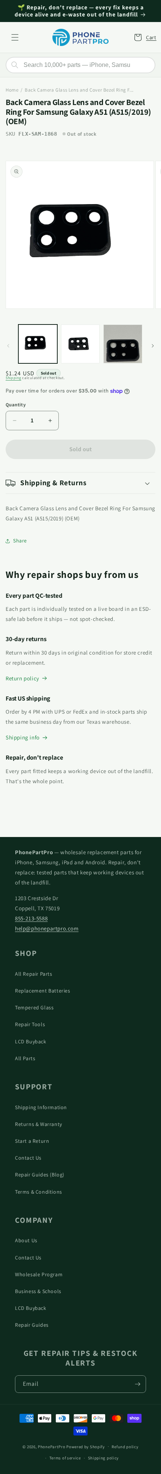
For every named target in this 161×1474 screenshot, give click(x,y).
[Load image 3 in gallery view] (122, 343)
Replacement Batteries (42, 990)
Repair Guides (32, 1324)
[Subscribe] (137, 1384)
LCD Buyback (30, 1041)
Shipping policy (103, 1458)
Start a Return (32, 1141)
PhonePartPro (51, 1446)
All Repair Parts (33, 973)
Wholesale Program (39, 1274)
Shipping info (23, 737)
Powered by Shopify (85, 1446)
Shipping (13, 377)
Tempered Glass (34, 1007)
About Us (26, 1240)
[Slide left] (8, 346)
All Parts (25, 1058)
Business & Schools (38, 1291)
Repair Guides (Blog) (39, 1174)
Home (12, 90)
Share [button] (20, 540)
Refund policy (125, 1446)
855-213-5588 (31, 918)
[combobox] (80, 65)
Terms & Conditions (38, 1191)
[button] (15, 37)
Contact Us (28, 1157)
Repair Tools (30, 1024)
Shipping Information (41, 1107)
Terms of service (65, 1458)
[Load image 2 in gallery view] (80, 343)
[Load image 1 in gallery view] (37, 343)
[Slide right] (153, 346)
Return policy (22, 678)
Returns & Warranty (38, 1124)
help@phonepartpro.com (47, 928)
